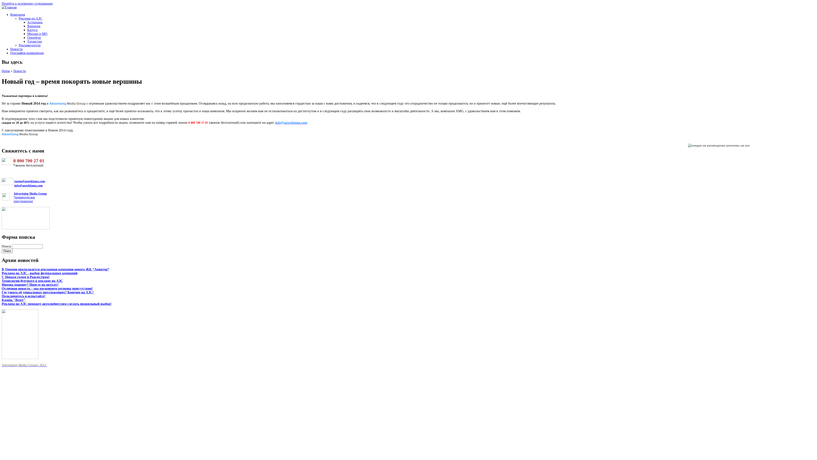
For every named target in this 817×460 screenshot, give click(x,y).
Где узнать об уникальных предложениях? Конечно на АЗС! (48, 292)
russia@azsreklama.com (29, 181)
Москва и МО (37, 34)
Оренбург (34, 37)
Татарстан (34, 41)
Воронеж (33, 26)
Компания (17, 14)
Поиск (7, 246)
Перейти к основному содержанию (27, 3)
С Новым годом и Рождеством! (26, 277)
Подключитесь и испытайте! (23, 296)
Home (6, 71)
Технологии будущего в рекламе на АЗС (32, 281)
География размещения (27, 53)
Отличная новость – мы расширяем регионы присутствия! (47, 288)
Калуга (32, 30)
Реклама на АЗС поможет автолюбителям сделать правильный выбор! (56, 304)
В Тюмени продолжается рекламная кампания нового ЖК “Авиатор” (55, 269)
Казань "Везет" (14, 300)
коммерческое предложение (30, 197)
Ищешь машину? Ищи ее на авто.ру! (30, 284)
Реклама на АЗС (30, 18)
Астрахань (35, 22)
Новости (16, 49)
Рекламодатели (30, 45)
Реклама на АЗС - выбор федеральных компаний (39, 273)
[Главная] (9, 7)
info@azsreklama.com (28, 185)
